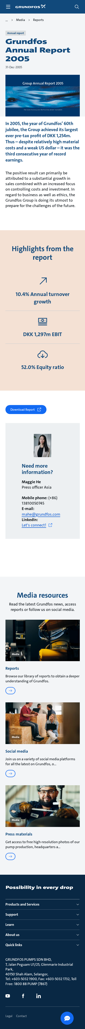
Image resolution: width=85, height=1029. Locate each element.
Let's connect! (34, 525)
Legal (8, 1016)
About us (12, 934)
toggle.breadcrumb (6, 20)
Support (11, 914)
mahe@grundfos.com (41, 514)
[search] (76, 6)
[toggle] (8, 6)
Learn (9, 924)
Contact (21, 1016)
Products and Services (22, 904)
